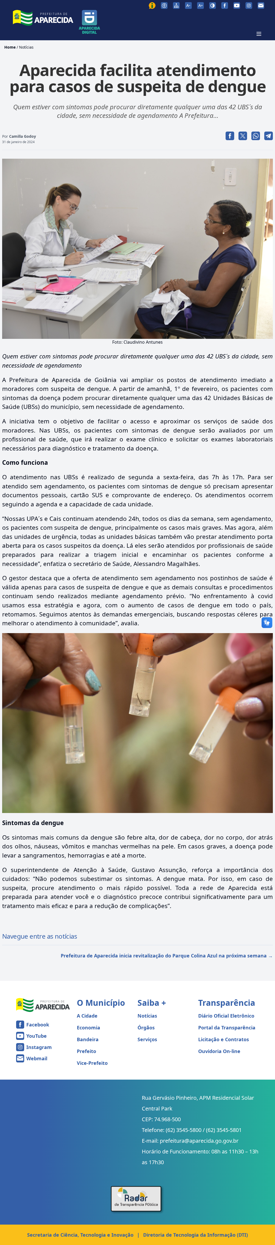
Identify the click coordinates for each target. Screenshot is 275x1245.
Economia (88, 1027)
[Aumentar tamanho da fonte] (200, 5)
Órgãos (146, 1027)
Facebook (37, 1024)
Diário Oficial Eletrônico (226, 1015)
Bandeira (88, 1039)
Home (10, 47)
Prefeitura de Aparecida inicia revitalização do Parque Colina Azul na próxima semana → (167, 955)
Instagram (39, 1047)
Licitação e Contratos (223, 1039)
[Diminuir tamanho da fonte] (188, 5)
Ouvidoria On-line (219, 1051)
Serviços (147, 1039)
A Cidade (87, 1015)
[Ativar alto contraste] (212, 5)
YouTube (36, 1036)
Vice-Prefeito (92, 1063)
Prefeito (86, 1051)
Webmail (36, 1058)
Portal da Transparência (226, 1027)
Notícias (26, 47)
